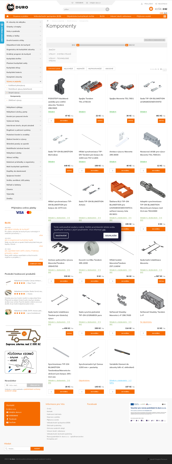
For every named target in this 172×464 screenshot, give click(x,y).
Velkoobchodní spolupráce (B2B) (47, 16)
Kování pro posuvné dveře (17, 116)
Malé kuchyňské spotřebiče (18, 167)
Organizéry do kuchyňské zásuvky (21, 49)
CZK (161, 13)
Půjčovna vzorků (144, 16)
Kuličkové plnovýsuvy (17, 85)
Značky (10, 198)
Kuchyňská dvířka (14, 59)
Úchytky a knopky (14, 27)
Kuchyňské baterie (14, 72)
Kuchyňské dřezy (13, 68)
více (41, 235)
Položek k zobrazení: (154, 40)
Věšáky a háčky (13, 36)
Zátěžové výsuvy (15, 100)
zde (103, 229)
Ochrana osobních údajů (56, 428)
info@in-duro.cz (15, 412)
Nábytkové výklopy (14, 107)
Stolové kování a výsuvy (16, 139)
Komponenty (15, 96)
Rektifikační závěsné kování (18, 148)
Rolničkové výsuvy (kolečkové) (20, 89)
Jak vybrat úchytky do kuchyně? (17, 229)
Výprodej (10, 194)
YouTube (12, 422)
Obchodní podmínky (54, 425)
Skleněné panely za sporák (18, 144)
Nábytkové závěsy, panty (17, 112)
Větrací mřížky (12, 157)
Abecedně (109, 68)
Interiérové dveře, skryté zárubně (20, 125)
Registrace (162, 4)
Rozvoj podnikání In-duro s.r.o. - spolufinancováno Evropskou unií (65, 438)
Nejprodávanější (95, 68)
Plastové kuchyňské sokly (17, 63)
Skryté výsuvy (14, 93)
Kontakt (49, 411)
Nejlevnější (68, 68)
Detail (100, 121)
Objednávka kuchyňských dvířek (80, 16)
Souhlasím (111, 235)
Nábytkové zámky (14, 153)
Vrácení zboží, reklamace (120, 16)
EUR (165, 13)
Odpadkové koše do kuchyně (18, 45)
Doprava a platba (20, 16)
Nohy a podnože (13, 31)
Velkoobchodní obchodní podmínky (59, 434)
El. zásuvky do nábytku (16, 22)
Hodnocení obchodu (54, 414)
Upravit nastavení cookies (42, 459)
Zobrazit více (35, 264)
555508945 (13, 416)
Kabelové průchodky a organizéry (20, 162)
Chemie (10, 189)
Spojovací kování (14, 176)
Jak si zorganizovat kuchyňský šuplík (19, 240)
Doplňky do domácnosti (16, 171)
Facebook (12, 419)
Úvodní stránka (7, 16)
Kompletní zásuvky (14, 77)
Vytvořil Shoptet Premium (158, 459)
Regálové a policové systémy (19, 130)
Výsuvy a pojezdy (14, 81)
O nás (49, 408)
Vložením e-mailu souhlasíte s (22, 390)
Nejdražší (80, 68)
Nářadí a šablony (14, 185)
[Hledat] (107, 9)
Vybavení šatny (13, 121)
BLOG (102, 16)
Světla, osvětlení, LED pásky (18, 180)
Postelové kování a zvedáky (18, 135)
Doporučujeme (54, 68)
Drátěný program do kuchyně (19, 54)
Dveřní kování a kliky (15, 40)
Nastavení (61, 235)
